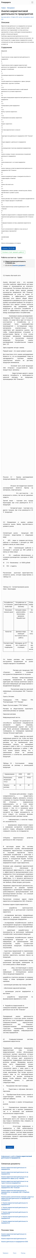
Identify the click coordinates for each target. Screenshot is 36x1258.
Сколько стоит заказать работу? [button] (13, 252)
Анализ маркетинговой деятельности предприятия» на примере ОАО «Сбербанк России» (15, 1192)
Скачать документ (19, 265)
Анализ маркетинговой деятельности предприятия (13, 1168)
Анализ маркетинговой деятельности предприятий (13, 1234)
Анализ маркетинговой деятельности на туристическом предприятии (14, 1182)
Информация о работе (16, 1157)
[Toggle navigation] (32, 2)
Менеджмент (11, 8)
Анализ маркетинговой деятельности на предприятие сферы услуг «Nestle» (14, 1177)
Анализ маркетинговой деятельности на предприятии (14, 1173)
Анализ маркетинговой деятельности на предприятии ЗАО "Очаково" (14, 1186)
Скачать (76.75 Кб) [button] (8, 248)
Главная (3, 8)
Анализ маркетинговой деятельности (13, 1238)
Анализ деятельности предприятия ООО (14, 1241)
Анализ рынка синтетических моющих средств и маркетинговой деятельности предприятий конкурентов (17, 1198)
